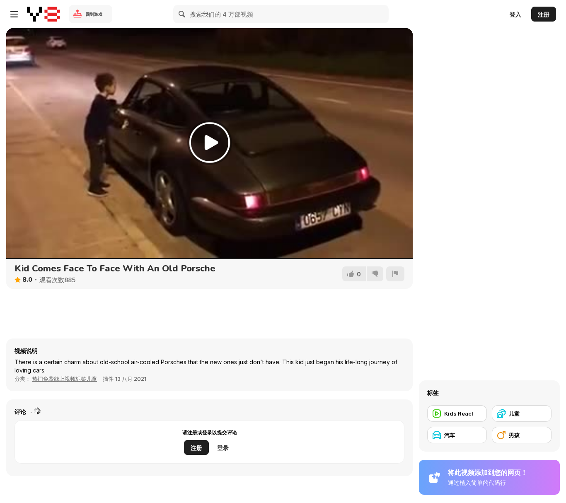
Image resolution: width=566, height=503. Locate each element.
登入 (515, 14)
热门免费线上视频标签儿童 (64, 378)
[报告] (395, 273)
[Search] (182, 14)
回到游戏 (94, 14)
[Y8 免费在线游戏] (43, 14)
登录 (223, 447)
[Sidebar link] (14, 14)
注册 (543, 14)
